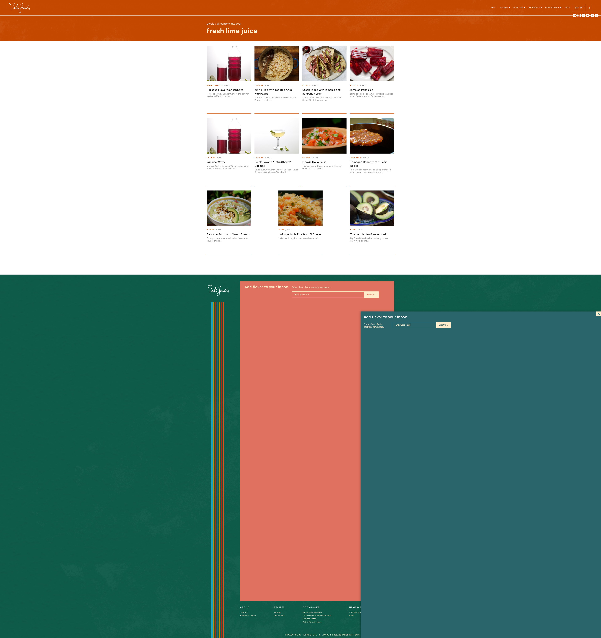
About (494, 8)
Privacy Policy (293, 635)
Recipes (504, 8)
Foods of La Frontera (312, 613)
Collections (279, 616)
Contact (244, 613)
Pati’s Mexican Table (312, 622)
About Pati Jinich (248, 616)
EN (576, 7)
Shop (567, 8)
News (351, 616)
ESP (582, 7)
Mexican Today (309, 619)
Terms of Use (310, 635)
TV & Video (518, 8)
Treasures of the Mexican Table (317, 616)
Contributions (355, 613)
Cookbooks (534, 8)
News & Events (552, 8)
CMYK (357, 635)
